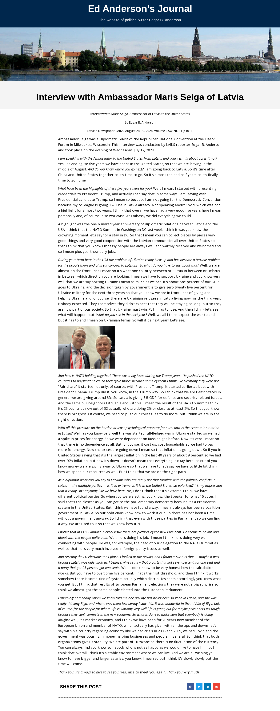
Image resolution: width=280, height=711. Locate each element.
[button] (190, 686)
